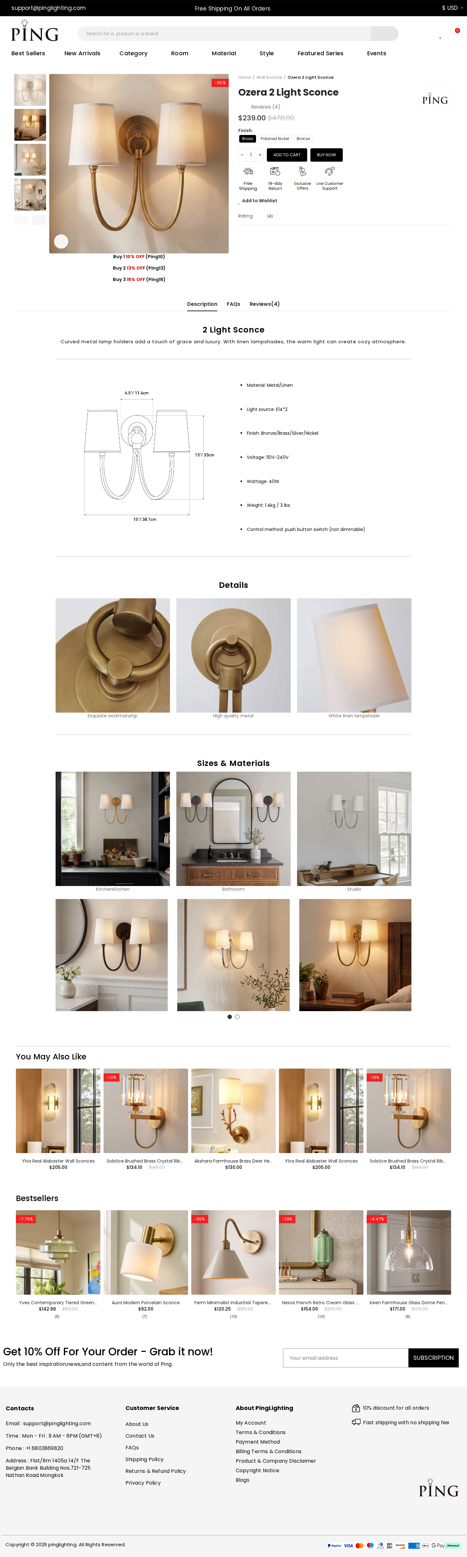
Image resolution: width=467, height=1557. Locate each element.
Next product (448, 77)
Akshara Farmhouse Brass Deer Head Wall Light (246, 1161)
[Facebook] (12, 1524)
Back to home (440, 77)
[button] (46, 8)
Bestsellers (37, 1198)
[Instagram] (36, 1524)
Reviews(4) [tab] (265, 304)
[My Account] (429, 34)
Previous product (432, 77)
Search (385, 33)
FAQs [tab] (233, 304)
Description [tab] (202, 304)
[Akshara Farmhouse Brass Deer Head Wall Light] (233, 1111)
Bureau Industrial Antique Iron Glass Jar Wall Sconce (76, 1302)
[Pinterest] (24, 1524)
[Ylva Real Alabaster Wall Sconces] (58, 1111)
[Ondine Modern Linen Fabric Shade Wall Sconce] (409, 1252)
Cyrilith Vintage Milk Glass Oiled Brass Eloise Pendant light (257, 1302)
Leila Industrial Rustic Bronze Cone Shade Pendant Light (168, 1302)
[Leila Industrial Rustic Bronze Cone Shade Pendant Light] (146, 1252)
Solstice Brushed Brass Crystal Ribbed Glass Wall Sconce (168, 1161)
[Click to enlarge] (61, 241)
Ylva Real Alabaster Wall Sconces (58, 1161)
